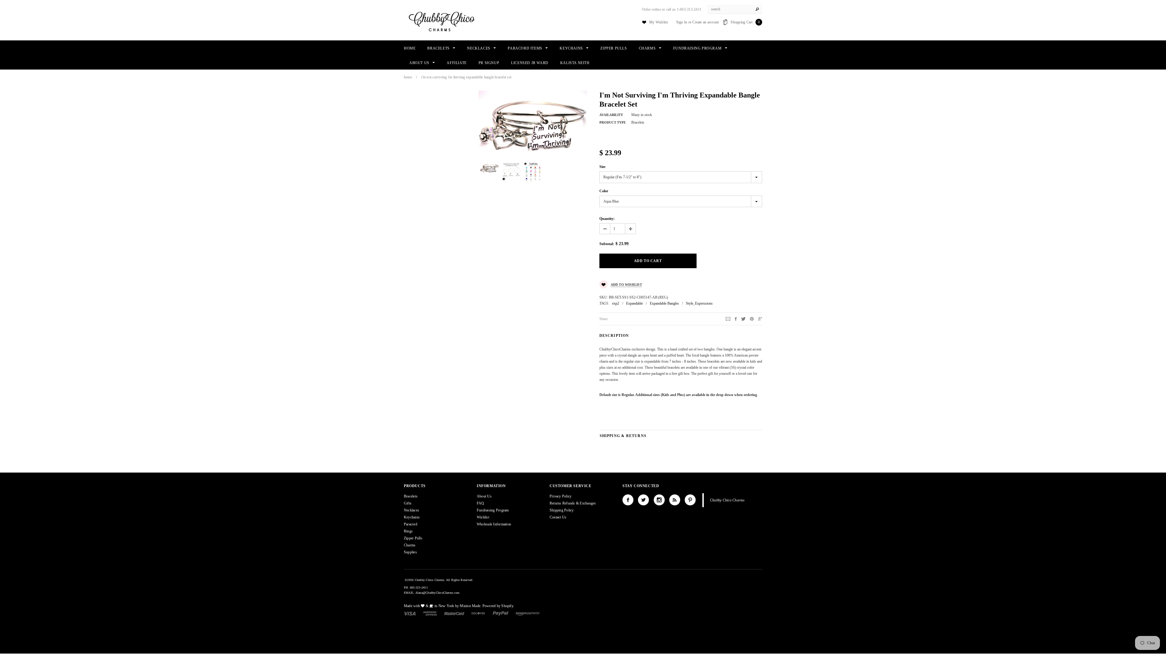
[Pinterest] (752, 318)
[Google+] (760, 318)
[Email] (728, 318)
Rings (408, 531)
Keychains (412, 517)
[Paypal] (501, 613)
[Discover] (478, 613)
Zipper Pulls (413, 538)
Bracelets (411, 496)
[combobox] (734, 9)
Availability (611, 115)
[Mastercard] (454, 613)
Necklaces (411, 510)
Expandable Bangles (664, 303)
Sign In (681, 22)
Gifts (407, 503)
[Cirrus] (528, 613)
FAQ (480, 503)
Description (614, 335)
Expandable (634, 303)
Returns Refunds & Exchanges (573, 503)
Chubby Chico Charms (727, 500)
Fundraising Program (493, 510)
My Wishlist (658, 22)
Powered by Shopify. (498, 606)
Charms (409, 545)
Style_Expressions (699, 303)
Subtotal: (606, 244)
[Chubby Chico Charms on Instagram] (659, 499)
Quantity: (607, 219)
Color (603, 191)
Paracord (410, 524)
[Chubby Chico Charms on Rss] (674, 499)
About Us (484, 496)
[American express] (430, 613)
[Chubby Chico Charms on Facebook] (627, 499)
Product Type (612, 122)
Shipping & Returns (623, 436)
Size (602, 167)
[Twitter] (743, 318)
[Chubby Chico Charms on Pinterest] (690, 499)
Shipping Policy (562, 510)
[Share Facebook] (736, 318)
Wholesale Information (494, 524)
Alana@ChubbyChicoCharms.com (437, 592)
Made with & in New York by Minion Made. (442, 606)
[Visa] (410, 613)
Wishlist (483, 517)
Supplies (410, 552)
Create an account (705, 22)
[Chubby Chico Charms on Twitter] (643, 499)
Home (408, 77)
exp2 (615, 303)
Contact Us (558, 517)
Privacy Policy (560, 496)
